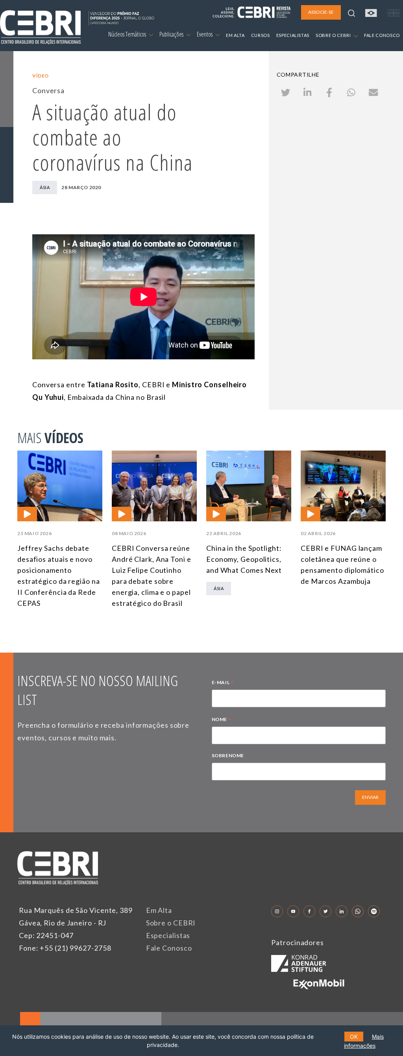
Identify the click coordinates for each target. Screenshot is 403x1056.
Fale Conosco (169, 948)
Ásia (45, 187)
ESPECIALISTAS (292, 35)
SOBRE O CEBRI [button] (334, 35)
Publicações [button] (172, 34)
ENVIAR (370, 797)
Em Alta (159, 910)
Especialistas (168, 935)
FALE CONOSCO (382, 35)
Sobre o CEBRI (171, 922)
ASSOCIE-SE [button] (321, 12)
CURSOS (260, 35)
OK (354, 1036)
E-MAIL (223, 683)
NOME (221, 720)
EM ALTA (235, 35)
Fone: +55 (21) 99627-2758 (65, 948)
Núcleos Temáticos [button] (127, 34)
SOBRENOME (228, 755)
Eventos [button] (205, 34)
